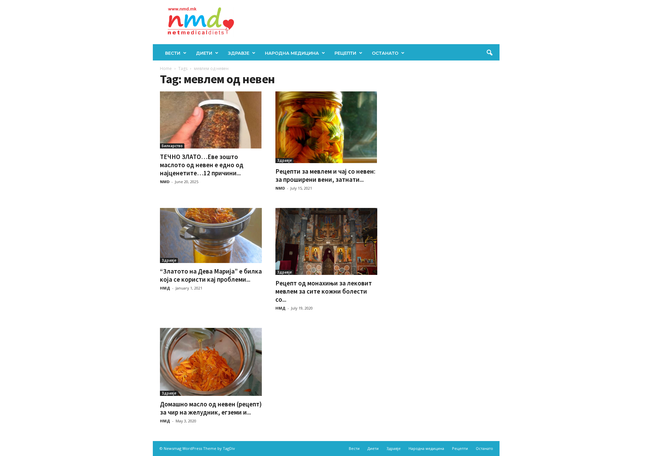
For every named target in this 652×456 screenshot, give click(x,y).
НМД (165, 288)
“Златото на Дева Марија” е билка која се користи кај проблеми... (211, 275)
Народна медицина (292, 53)
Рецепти (345, 53)
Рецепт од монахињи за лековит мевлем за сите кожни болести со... (323, 291)
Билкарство (172, 145)
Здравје (238, 53)
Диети (204, 53)
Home (166, 68)
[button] (489, 53)
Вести (172, 53)
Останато (385, 53)
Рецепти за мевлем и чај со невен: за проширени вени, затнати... (325, 175)
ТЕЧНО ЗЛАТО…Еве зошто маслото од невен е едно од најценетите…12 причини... (201, 165)
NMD (164, 181)
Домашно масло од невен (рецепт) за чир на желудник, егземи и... (211, 408)
